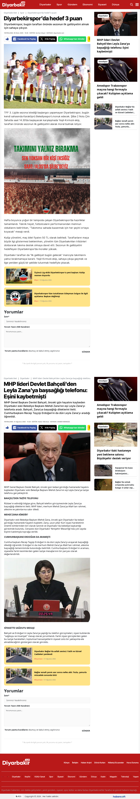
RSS (19, 796)
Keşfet (27, 776)
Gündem (83, 776)
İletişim (75, 762)
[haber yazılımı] (119, 796)
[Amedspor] (115, 69)
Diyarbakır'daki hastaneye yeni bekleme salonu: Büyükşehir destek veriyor (114, 454)
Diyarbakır (25, 378)
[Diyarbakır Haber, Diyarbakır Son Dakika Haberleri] (16, 762)
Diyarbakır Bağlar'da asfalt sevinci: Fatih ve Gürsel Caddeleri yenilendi (124, 109)
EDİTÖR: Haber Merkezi (40, 422)
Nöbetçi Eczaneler (116, 762)
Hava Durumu (133, 762)
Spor (22, 12)
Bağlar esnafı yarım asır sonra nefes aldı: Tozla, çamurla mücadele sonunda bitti (125, 124)
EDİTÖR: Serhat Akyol (37, 33)
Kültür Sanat (40, 776)
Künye (66, 762)
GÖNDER (86, 351)
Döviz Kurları (99, 762)
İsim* (6, 316)
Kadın (103, 776)
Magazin (113, 776)
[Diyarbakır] (115, 23)
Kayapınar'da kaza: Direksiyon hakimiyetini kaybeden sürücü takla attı (124, 471)
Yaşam (136, 776)
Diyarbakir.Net (10, 12)
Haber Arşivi (86, 762)
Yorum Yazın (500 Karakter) (17, 327)
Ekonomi (71, 776)
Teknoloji (125, 776)
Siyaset (60, 776)
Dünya (94, 776)
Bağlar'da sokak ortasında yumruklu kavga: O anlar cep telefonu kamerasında (124, 485)
